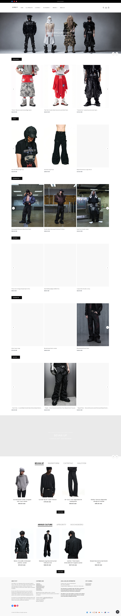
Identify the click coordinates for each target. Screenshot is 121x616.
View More (60, 512)
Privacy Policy (38, 588)
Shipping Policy (39, 584)
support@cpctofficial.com (48, 597)
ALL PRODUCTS (29, 7)
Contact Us (38, 583)
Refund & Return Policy (40, 586)
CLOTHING (37, 7)
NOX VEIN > (16, 357)
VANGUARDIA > (16, 59)
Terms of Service (39, 589)
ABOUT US (62, 7)
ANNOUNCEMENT (60, 1)
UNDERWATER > (17, 297)
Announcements (88, 583)
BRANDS (55, 7)
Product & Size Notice (40, 587)
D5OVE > (15, 118)
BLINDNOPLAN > (17, 178)
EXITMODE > (16, 238)
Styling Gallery (88, 584)
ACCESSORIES (46, 7)
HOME (22, 7)
